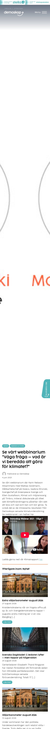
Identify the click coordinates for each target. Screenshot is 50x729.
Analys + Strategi (14, 8)
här (41, 559)
